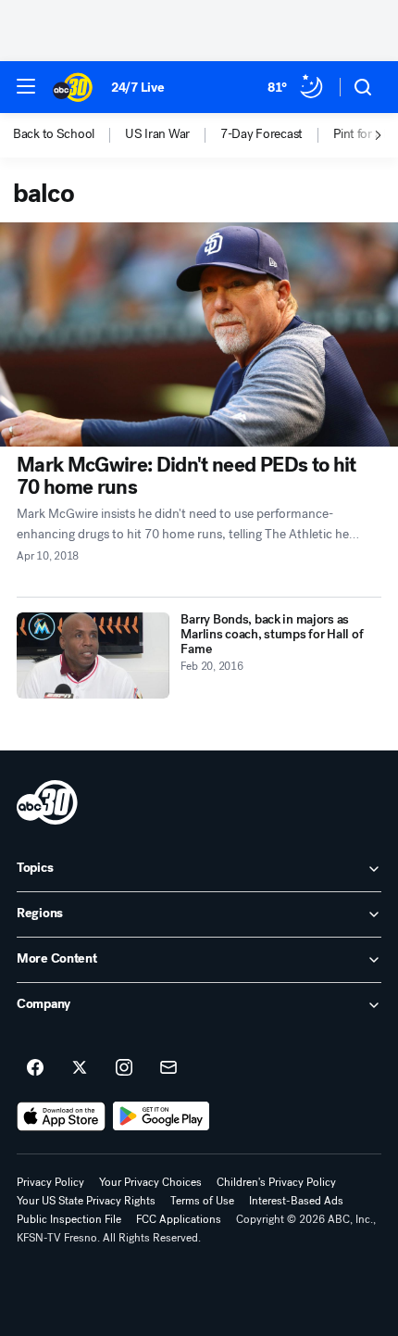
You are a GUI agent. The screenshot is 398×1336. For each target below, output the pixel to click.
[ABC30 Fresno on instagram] (124, 1068)
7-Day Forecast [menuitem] (261, 134)
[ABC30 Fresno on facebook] (35, 1068)
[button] (25, 86)
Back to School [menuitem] (53, 134)
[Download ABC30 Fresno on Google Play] (161, 1116)
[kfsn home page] (47, 802)
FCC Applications (178, 1219)
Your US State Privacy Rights (86, 1200)
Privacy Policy (50, 1182)
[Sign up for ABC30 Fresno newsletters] (168, 1068)
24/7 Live (137, 87)
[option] (69, 135)
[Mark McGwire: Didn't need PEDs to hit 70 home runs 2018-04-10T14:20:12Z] (199, 334)
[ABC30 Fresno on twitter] (79, 1068)
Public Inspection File (69, 1219)
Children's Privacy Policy (276, 1182)
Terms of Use (202, 1200)
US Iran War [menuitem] (157, 134)
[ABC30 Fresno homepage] (73, 87)
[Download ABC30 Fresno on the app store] (61, 1116)
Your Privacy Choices (150, 1182)
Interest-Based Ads (296, 1200)
